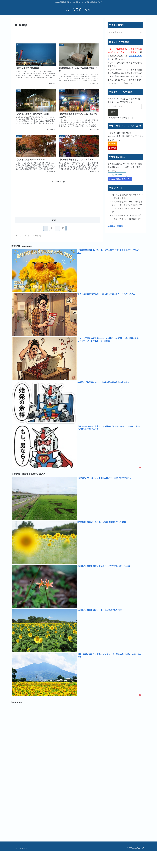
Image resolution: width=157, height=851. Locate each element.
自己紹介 (111, 226)
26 (63, 228)
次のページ (57, 220)
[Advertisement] (57, 33)
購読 (113, 112)
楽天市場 (112, 148)
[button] (141, 32)
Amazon (112, 144)
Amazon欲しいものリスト (120, 179)
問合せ (120, 226)
